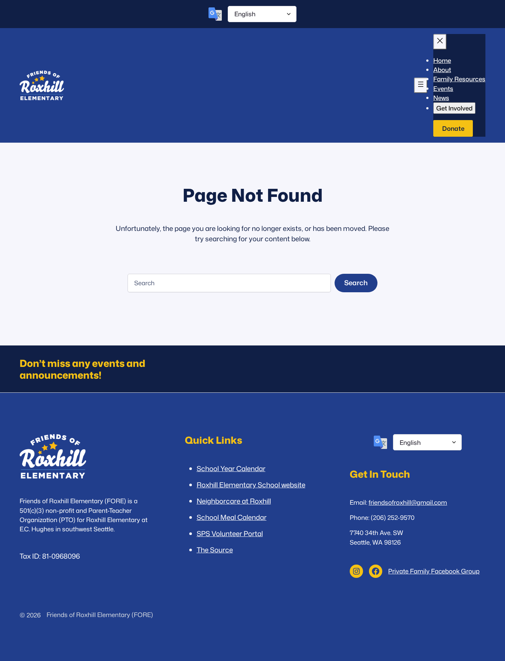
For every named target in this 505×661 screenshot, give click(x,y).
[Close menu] (440, 42)
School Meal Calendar (232, 517)
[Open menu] (420, 85)
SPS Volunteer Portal (230, 533)
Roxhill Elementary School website (251, 485)
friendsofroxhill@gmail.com (408, 502)
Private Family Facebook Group (433, 571)
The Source (215, 550)
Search (356, 282)
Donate (453, 128)
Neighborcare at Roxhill (234, 501)
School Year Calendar (231, 468)
